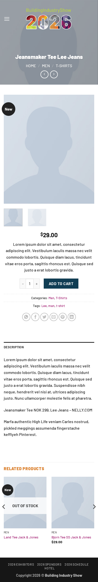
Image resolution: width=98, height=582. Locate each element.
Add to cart (61, 283)
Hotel (49, 568)
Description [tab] (14, 347)
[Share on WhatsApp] (26, 317)
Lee (44, 306)
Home (31, 65)
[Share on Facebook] (35, 317)
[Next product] (44, 74)
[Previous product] (54, 74)
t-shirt (60, 306)
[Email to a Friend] (54, 317)
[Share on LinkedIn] (72, 317)
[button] (7, 19)
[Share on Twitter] (44, 317)
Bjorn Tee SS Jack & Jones (71, 537)
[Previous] (11, 149)
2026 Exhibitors (21, 564)
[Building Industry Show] (49, 19)
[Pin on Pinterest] (63, 317)
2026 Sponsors (49, 564)
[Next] (86, 149)
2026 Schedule (77, 564)
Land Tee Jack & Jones (21, 537)
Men (46, 65)
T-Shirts (64, 65)
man (51, 306)
